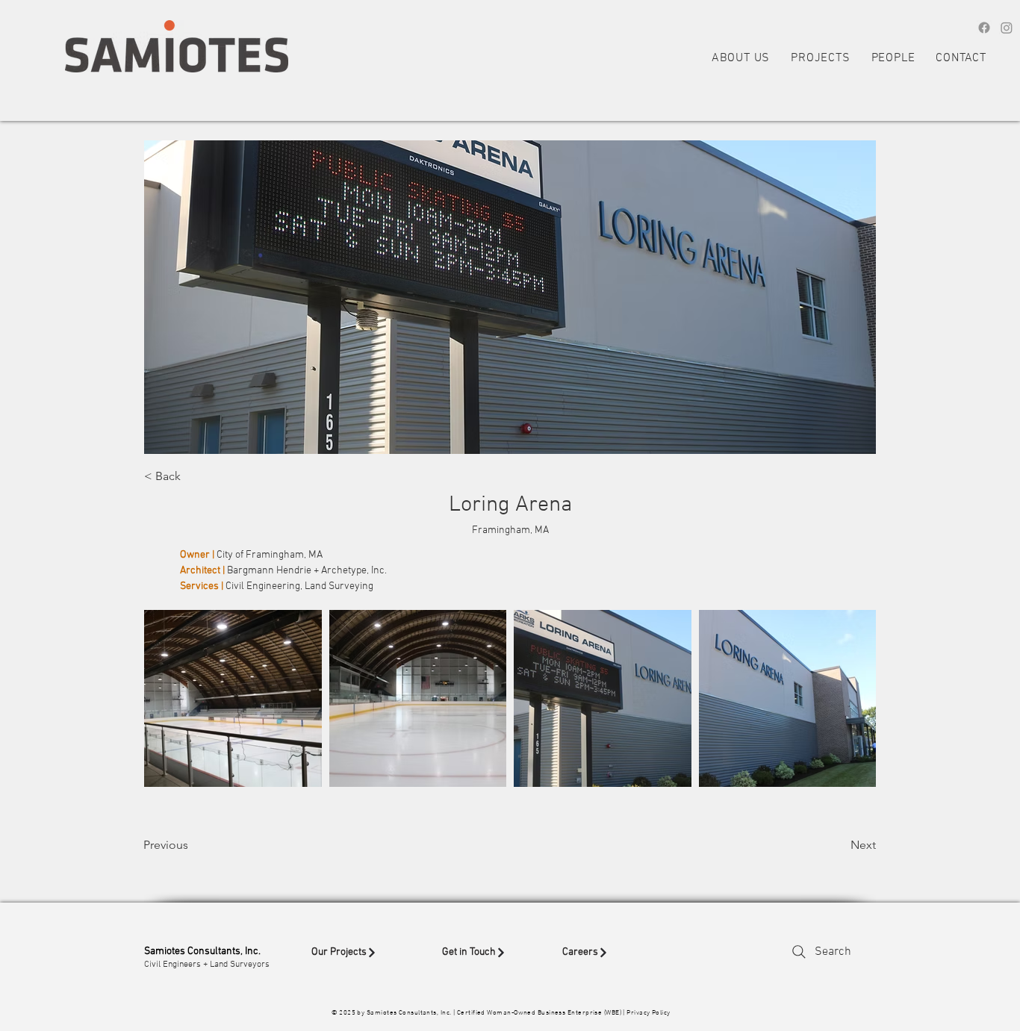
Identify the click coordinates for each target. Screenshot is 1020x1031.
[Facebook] (984, 27)
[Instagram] (1006, 27)
